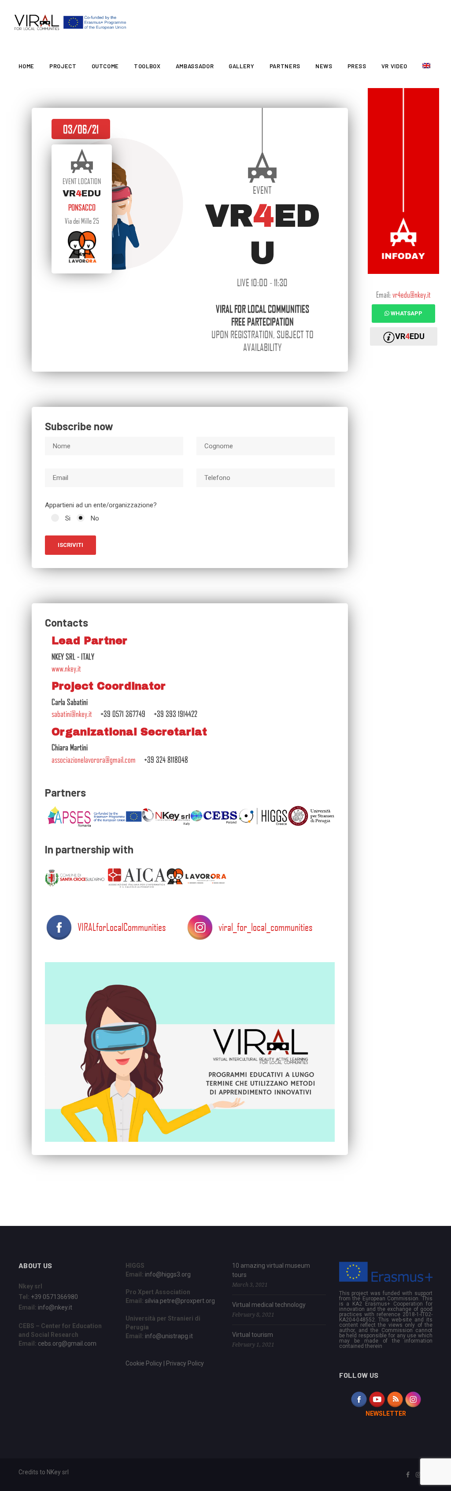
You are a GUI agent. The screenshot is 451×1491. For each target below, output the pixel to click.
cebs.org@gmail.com (67, 1343)
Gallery (242, 66)
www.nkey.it (66, 668)
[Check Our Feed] (395, 1398)
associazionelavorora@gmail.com (94, 759)
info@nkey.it (55, 1307)
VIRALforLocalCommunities (122, 927)
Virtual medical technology (269, 1304)
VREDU (410, 336)
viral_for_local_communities (265, 927)
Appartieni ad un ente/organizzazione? (101, 505)
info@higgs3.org (168, 1274)
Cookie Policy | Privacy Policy (165, 1363)
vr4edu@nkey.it (411, 294)
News (324, 66)
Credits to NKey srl (43, 1472)
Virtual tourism (252, 1334)
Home (26, 66)
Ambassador (195, 66)
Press (356, 66)
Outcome (105, 66)
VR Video (394, 66)
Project (63, 66)
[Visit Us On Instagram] (413, 1398)
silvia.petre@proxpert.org (180, 1300)
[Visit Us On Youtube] (377, 1398)
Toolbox (147, 66)
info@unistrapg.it (169, 1336)
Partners (285, 66)
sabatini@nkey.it (72, 714)
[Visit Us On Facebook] (359, 1398)
